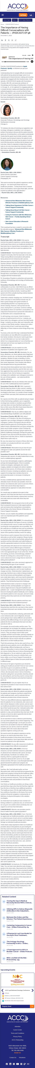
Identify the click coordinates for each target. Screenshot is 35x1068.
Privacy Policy (17, 1036)
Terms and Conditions (17, 1033)
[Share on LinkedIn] (2, 40)
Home (2, 24)
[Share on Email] (12, 40)
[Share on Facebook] (5, 40)
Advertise (17, 1026)
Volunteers (22, 1057)
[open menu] (2, 15)
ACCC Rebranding (17, 1040)
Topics (14, 20)
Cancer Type (6, 20)
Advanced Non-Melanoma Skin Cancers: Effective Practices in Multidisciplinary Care (16, 231)
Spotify (9, 68)
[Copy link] (15, 40)
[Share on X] (8, 40)
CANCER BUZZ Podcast (12, 24)
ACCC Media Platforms (25, 20)
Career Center (17, 1030)
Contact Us (13, 1057)
